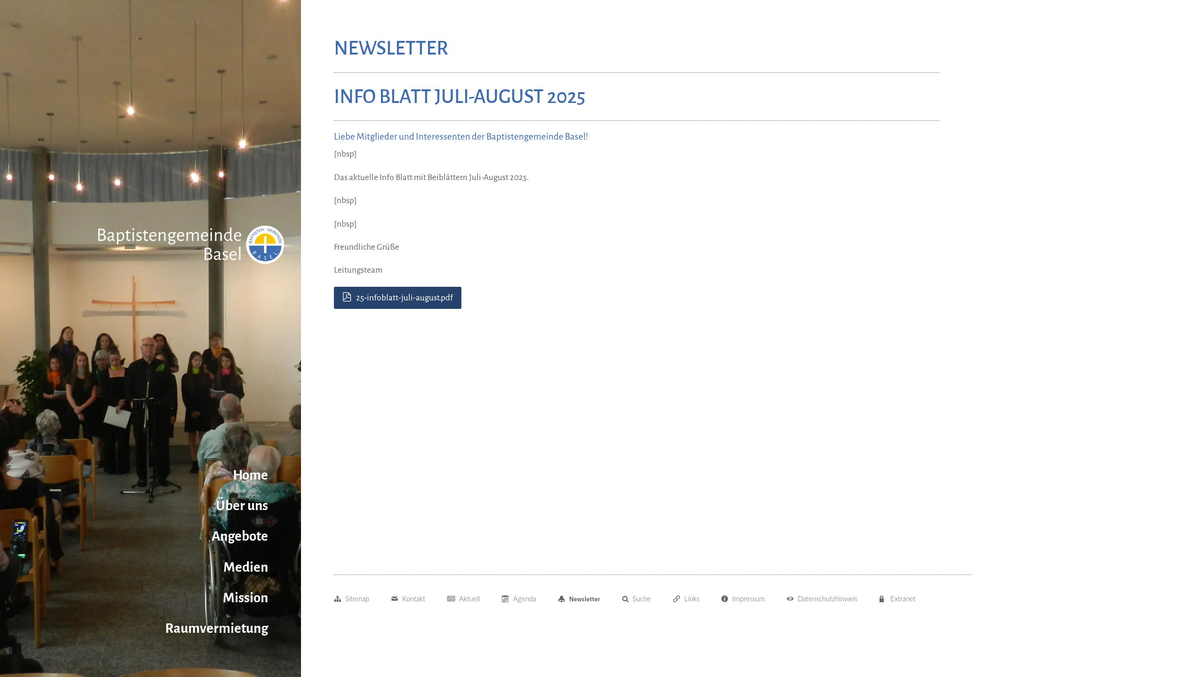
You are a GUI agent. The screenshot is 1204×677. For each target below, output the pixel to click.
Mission (245, 597)
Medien (245, 567)
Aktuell (469, 599)
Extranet (903, 599)
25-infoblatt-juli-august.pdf (404, 297)
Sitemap (357, 599)
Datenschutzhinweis (827, 599)
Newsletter (584, 599)
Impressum (748, 599)
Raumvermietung (216, 628)
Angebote (240, 536)
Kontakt (413, 599)
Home (250, 475)
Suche (642, 599)
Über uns (242, 505)
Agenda (524, 599)
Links (691, 599)
